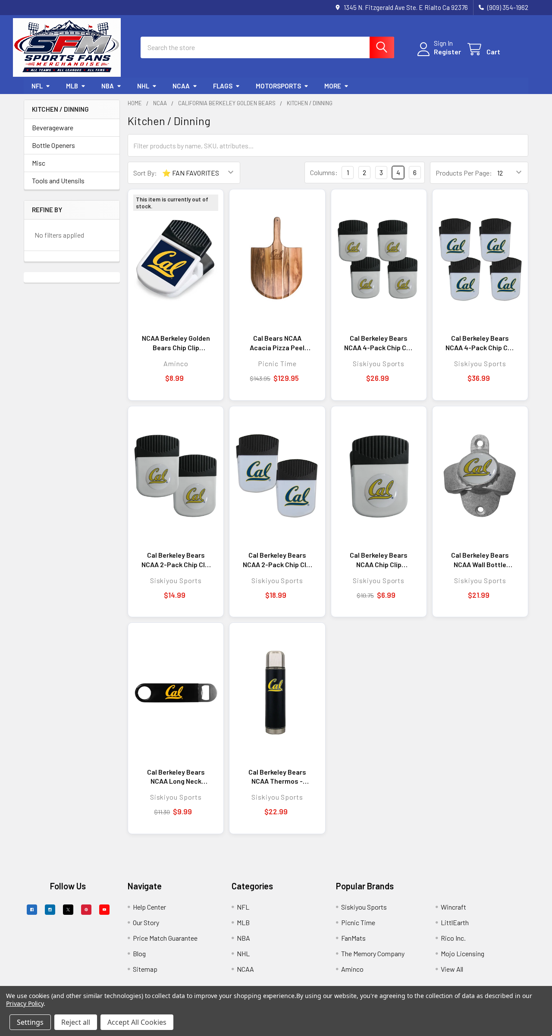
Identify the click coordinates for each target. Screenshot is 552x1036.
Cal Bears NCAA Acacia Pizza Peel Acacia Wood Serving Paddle (277, 343)
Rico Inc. (453, 938)
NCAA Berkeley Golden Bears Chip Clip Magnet (176, 343)
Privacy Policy (25, 1003)
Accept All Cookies (136, 1022)
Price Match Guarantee (165, 938)
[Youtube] (104, 909)
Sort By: (145, 173)
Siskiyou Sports (364, 907)
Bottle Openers (53, 145)
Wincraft (453, 907)
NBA (107, 86)
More (332, 86)
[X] (68, 909)
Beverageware (52, 127)
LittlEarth (455, 922)
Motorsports (278, 86)
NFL (37, 86)
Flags (222, 86)
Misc (38, 163)
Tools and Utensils (58, 180)
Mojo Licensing (462, 953)
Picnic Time (358, 922)
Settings (30, 1022)
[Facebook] (32, 909)
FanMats (353, 938)
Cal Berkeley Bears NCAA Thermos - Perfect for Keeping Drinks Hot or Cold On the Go (277, 777)
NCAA (181, 86)
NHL (143, 86)
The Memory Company (373, 953)
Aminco (352, 969)
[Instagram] (50, 909)
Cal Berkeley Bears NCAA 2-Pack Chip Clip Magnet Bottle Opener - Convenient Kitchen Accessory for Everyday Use (175, 560)
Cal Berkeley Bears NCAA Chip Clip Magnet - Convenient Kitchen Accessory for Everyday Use (378, 560)
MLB (72, 86)
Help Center (149, 907)
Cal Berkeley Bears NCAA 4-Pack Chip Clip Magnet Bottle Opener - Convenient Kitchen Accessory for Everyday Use (379, 343)
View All (452, 969)
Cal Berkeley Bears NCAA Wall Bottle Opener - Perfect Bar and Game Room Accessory (480, 560)
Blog (139, 953)
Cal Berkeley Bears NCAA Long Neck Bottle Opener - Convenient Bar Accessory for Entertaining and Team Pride (176, 777)
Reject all (75, 1022)
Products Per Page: (464, 173)
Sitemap (145, 969)
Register (447, 51)
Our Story (146, 922)
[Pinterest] (86, 909)
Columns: (324, 172)
